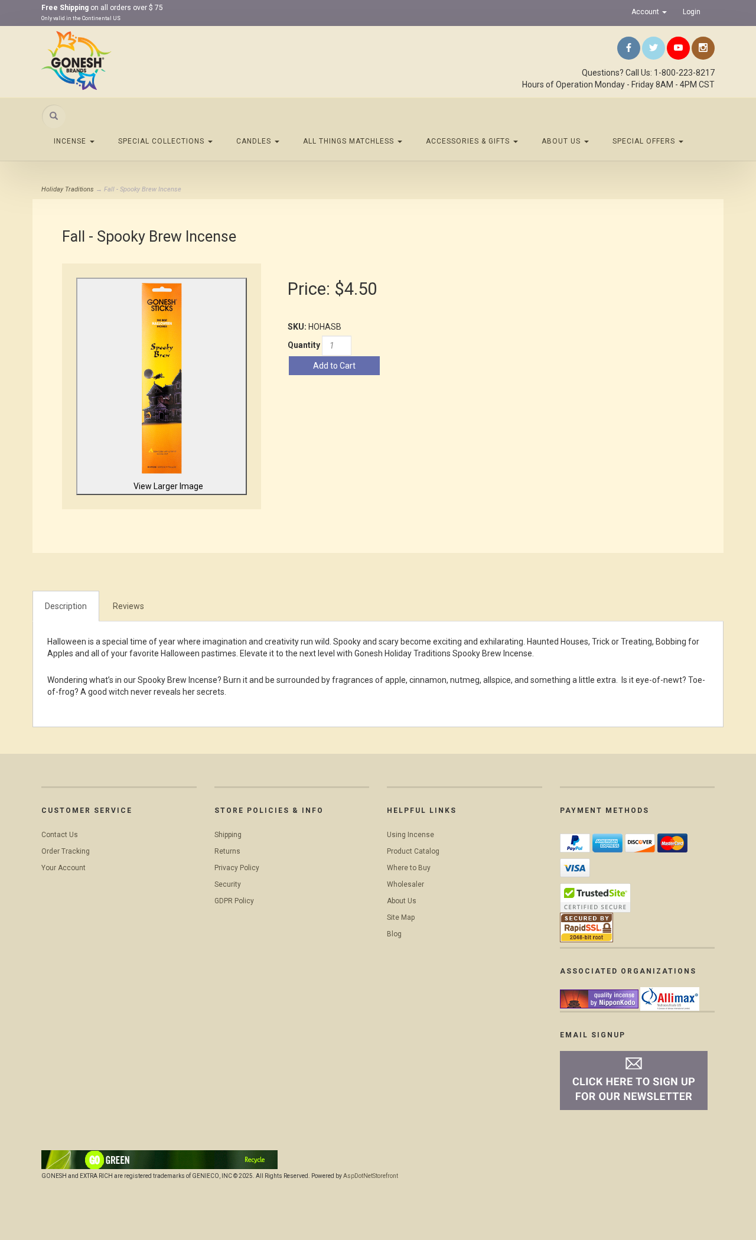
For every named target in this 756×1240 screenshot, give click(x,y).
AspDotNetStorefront (370, 1176)
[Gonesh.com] (147, 60)
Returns (227, 851)
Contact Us (59, 835)
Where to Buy (409, 868)
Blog (394, 934)
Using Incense (410, 835)
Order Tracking (65, 851)
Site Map (401, 917)
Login (691, 12)
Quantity (304, 345)
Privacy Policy (236, 868)
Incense (71, 141)
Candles (254, 141)
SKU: (298, 326)
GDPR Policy (234, 901)
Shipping (228, 835)
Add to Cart (334, 365)
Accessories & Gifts (469, 141)
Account (646, 12)
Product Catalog (413, 851)
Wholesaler (405, 884)
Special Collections (162, 141)
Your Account (63, 868)
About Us (562, 141)
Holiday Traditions (67, 189)
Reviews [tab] (128, 606)
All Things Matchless (349, 141)
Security (227, 884)
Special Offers (644, 141)
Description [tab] (66, 606)
